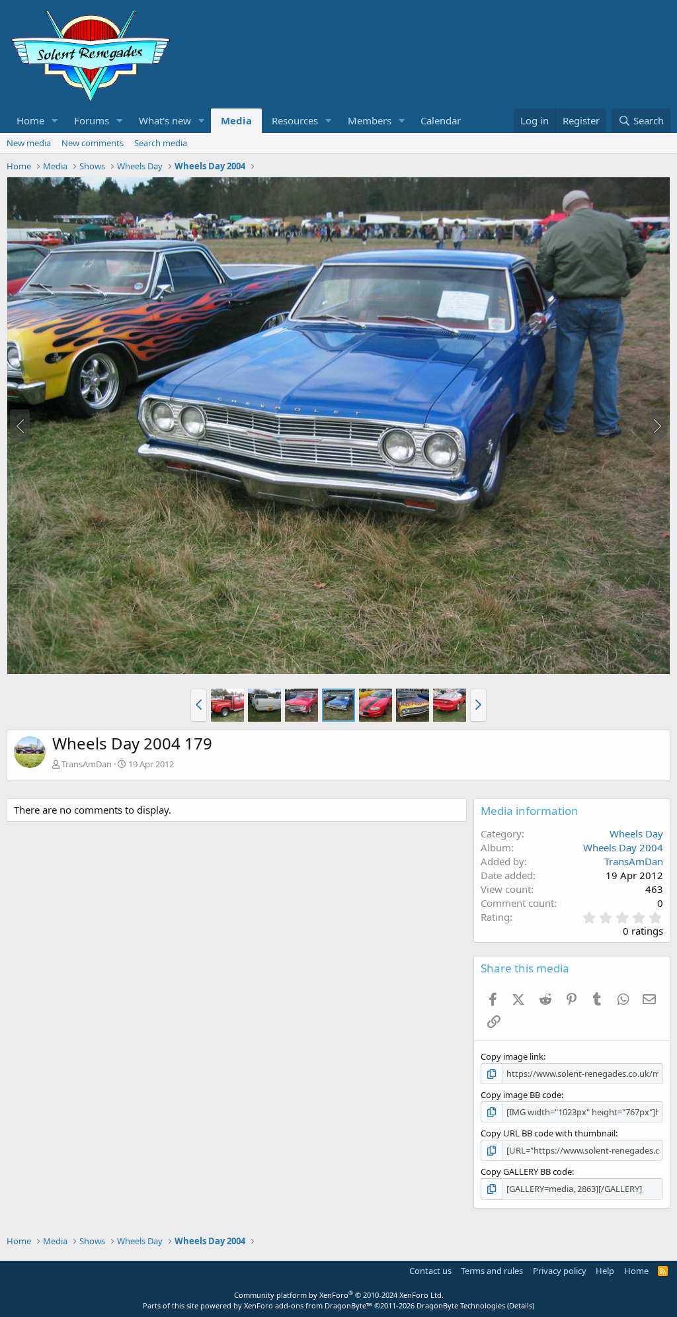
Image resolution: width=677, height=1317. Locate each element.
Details (520, 1305)
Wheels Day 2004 (623, 847)
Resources (295, 120)
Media (236, 120)
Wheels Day (636, 833)
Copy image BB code (521, 1095)
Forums (91, 120)
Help (605, 1271)
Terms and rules (492, 1271)
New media (29, 143)
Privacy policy (559, 1271)
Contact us (430, 1271)
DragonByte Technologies (461, 1305)
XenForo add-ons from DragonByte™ (308, 1305)
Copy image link (512, 1056)
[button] (55, 120)
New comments (92, 143)
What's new (165, 120)
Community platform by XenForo (339, 1295)
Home (30, 120)
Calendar (440, 120)
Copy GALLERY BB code (526, 1171)
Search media (160, 143)
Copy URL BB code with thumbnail (548, 1133)
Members (369, 120)
